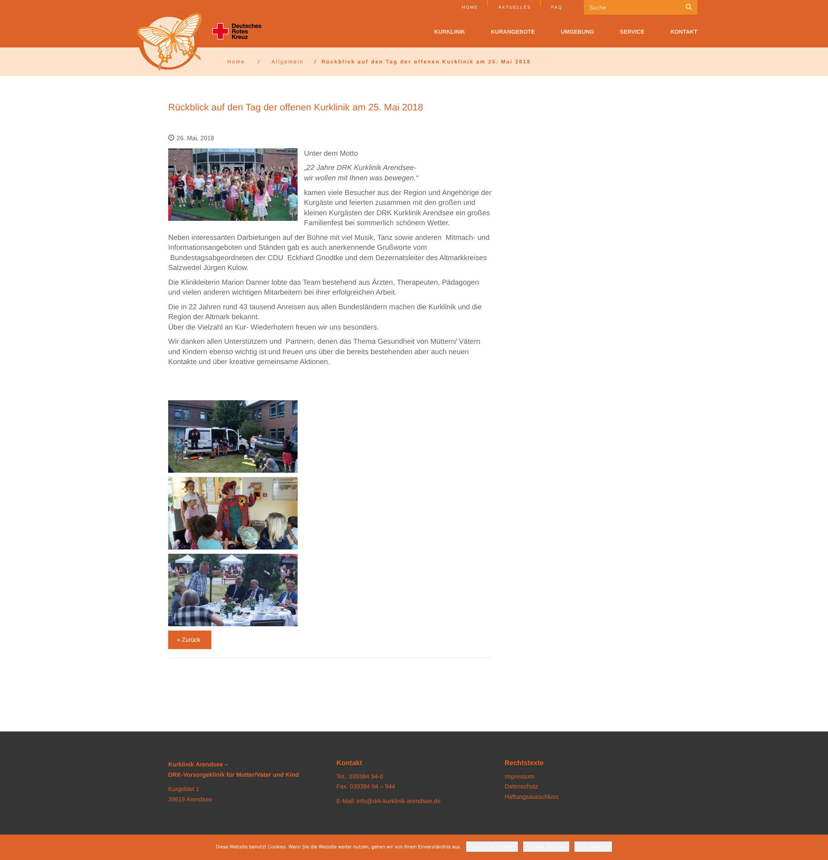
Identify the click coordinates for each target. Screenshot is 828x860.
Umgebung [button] (577, 31)
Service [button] (632, 31)
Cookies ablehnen (546, 847)
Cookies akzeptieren (492, 847)
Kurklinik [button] (449, 31)
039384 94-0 (366, 776)
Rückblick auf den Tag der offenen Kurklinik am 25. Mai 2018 (295, 107)
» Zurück (188, 639)
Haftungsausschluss (531, 796)
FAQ (556, 7)
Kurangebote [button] (513, 31)
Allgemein (288, 62)
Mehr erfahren (593, 847)
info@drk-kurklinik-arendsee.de (398, 800)
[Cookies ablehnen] (817, 847)
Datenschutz (521, 786)
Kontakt (683, 31)
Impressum (519, 776)
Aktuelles (515, 7)
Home (470, 7)
